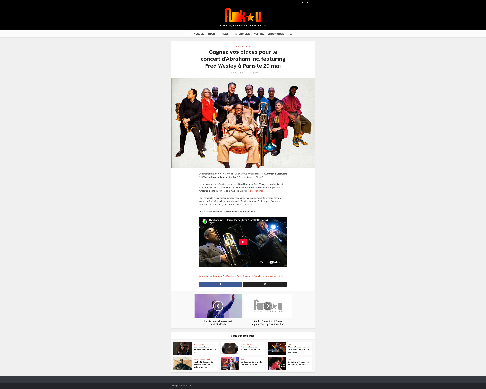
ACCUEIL (199, 34)
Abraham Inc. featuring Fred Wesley (217, 276)
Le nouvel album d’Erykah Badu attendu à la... (205, 349)
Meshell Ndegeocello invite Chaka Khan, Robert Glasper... (203, 365)
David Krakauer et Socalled (249, 276)
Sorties (202, 344)
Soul (208, 359)
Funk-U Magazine (251, 73)
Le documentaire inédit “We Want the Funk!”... (251, 363)
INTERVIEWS (242, 34)
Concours (239, 46)
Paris (282, 276)
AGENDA (259, 34)
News (248, 46)
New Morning (271, 276)
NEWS (225, 34)
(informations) (256, 190)
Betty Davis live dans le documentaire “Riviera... (299, 363)
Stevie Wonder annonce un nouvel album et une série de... (298, 349)
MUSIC (212, 34)
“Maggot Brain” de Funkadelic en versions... (252, 348)
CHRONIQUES (276, 34)
